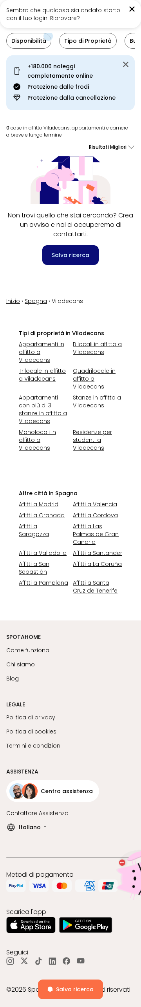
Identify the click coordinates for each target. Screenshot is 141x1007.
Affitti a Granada (42, 515)
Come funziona (27, 650)
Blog (12, 678)
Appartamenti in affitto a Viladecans (41, 352)
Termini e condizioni (33, 746)
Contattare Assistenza (37, 813)
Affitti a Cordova (95, 515)
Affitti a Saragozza (34, 530)
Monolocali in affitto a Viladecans (37, 440)
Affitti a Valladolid (43, 553)
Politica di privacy (30, 717)
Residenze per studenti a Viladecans (92, 440)
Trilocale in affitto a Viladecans (42, 375)
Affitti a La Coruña (97, 564)
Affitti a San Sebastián (34, 568)
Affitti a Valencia (95, 504)
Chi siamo (20, 664)
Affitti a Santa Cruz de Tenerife (95, 587)
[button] (28, 41)
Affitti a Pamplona (43, 583)
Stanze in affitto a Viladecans (97, 401)
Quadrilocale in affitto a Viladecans (94, 378)
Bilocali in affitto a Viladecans (97, 348)
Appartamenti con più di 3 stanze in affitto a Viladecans (43, 409)
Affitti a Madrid (38, 504)
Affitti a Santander (97, 553)
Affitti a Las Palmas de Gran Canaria (96, 534)
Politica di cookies (31, 731)
